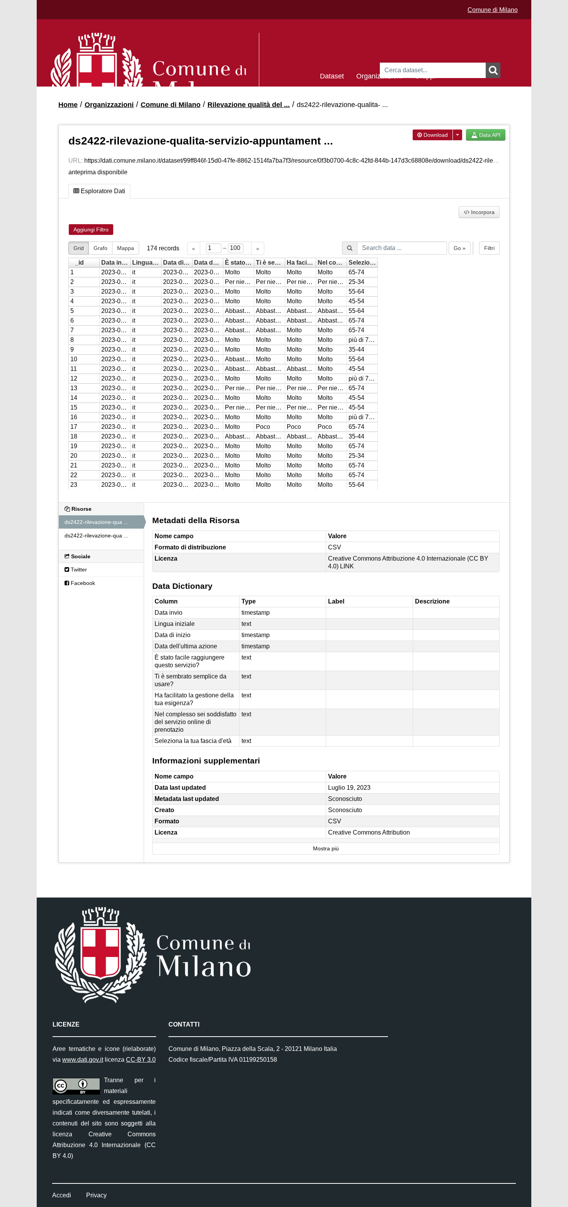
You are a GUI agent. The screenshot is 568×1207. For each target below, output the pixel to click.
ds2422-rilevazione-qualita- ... (342, 105)
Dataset (332, 75)
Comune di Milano (493, 10)
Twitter (78, 569)
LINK (347, 566)
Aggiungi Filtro (91, 229)
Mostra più (326, 849)
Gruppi (425, 75)
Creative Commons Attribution (369, 832)
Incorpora (482, 212)
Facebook (82, 583)
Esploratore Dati (102, 191)
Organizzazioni (379, 75)
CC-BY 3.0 (141, 1059)
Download (435, 135)
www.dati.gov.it (82, 1059)
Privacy (96, 1195)
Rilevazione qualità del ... (248, 105)
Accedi (61, 1195)
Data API (489, 135)
